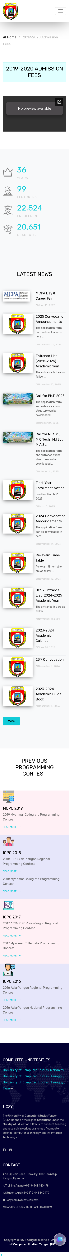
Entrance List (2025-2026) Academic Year (47, 361)
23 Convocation (50, 659)
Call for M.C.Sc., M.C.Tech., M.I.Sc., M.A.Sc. (49, 439)
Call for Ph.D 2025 (50, 396)
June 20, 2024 (46, 647)
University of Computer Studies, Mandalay (33, 1070)
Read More (10, 826)
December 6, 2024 (49, 666)
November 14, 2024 (49, 543)
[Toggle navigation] (60, 11)
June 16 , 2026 (46, 305)
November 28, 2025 (50, 344)
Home (11, 37)
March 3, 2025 (46, 506)
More (11, 721)
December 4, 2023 (49, 705)
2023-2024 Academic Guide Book (48, 694)
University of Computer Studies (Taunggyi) (34, 1082)
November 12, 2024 (49, 578)
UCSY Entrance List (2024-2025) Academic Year (49, 595)
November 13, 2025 (49, 384)
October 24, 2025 (48, 422)
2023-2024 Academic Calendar (45, 635)
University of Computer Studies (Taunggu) (33, 1076)
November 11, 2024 (49, 618)
